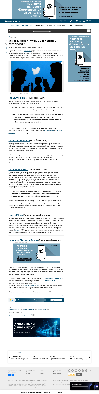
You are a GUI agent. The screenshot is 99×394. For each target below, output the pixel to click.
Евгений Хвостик (42, 309)
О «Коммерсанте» (31, 370)
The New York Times (18, 97)
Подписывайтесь (56, 300)
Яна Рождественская (28, 309)
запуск (17, 230)
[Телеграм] (69, 370)
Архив (27, 371)
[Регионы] (77, 21)
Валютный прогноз (51, 25)
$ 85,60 (12, 25)
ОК (88, 31)
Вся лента (83, 392)
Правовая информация (59, 371)
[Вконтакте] (72, 370)
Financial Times (16, 215)
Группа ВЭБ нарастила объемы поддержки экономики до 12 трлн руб (78, 359)
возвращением (49, 131)
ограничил (27, 51)
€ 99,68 (17, 25)
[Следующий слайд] (89, 356)
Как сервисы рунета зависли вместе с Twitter (54, 279)
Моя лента (16, 392)
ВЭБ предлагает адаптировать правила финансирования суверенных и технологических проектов (39, 360)
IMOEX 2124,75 (28, 25)
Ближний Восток (61, 25)
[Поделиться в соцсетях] (6, 52)
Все (21, 352)
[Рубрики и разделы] (90, 21)
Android (42, 373)
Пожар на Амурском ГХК (79, 25)
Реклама (42, 370)
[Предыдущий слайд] (9, 356)
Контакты (28, 373)
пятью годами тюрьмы (32, 285)
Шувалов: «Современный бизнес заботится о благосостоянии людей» (58, 359)
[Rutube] (83, 370)
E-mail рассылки (57, 373)
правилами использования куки (42, 31)
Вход (84, 21)
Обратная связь (57, 370)
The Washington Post (18, 169)
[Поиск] (87, 21)
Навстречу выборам (39, 25)
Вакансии (42, 371)
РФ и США (69, 25)
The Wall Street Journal (19, 140)
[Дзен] (76, 370)
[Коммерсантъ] (12, 21)
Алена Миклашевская (14, 309)
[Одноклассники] (79, 370)
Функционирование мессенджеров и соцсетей (19, 36)
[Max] (86, 370)
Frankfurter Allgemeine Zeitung (23, 239)
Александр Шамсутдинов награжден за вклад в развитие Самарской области (19, 359)
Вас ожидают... (78, 384)
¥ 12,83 (22, 25)
